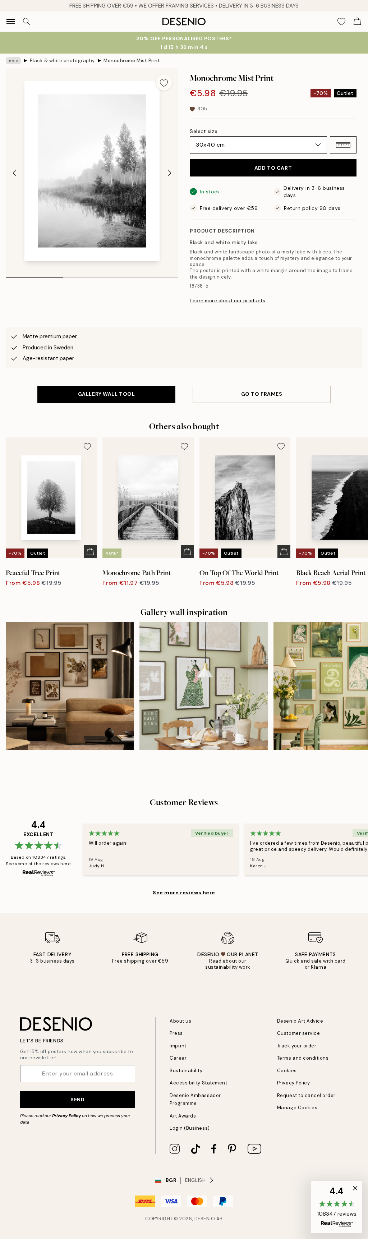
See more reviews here (184, 892)
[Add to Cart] (90, 551)
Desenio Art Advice (300, 1021)
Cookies (287, 1071)
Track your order (296, 1046)
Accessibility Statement (198, 1083)
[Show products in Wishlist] (341, 21)
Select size (203, 131)
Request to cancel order (306, 1095)
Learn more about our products (227, 301)
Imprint (178, 1046)
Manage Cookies (297, 1108)
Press (176, 1033)
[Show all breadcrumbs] (13, 60)
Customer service (298, 1033)
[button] (343, 144)
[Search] (26, 21)
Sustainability (186, 1071)
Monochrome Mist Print (132, 61)
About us (180, 1021)
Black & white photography (62, 61)
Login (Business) (190, 1128)
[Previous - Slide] (14, 173)
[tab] (34, 275)
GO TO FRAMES (261, 394)
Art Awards (183, 1116)
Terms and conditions (302, 1058)
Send (77, 1099)
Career (178, 1058)
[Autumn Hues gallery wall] (70, 686)
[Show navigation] (11, 21)
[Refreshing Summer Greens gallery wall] (203, 686)
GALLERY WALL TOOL (106, 394)
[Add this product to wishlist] (163, 82)
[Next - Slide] (169, 173)
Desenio (204, 1219)
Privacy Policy (66, 1116)
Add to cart (273, 168)
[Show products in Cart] (357, 21)
